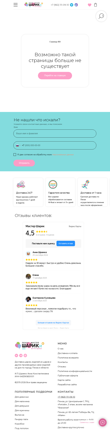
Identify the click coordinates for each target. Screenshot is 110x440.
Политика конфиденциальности (75, 371)
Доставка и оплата (67, 353)
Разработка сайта (67, 384)
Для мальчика (22, 401)
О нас (61, 348)
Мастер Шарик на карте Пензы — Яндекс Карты (53, 328)
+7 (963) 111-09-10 (60, 5)
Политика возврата (68, 357)
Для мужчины (22, 410)
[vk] (16, 355)
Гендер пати (21, 419)
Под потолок (22, 428)
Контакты (63, 362)
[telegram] (21, 355)
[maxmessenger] (25, 355)
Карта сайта (64, 380)
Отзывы (62, 366)
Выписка (19, 415)
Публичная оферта (68, 375)
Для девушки (22, 406)
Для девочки (22, 397)
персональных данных (63, 154)
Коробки (19, 423)
